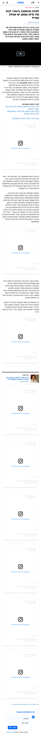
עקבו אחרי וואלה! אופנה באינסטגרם (25, 119)
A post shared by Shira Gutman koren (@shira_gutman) (20, 169)
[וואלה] (20, 3)
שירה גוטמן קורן (34, 704)
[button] (32, 2)
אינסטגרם (15, 704)
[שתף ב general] (3, 3)
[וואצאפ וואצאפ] (7, 3)
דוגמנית (20, 704)
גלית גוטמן (26, 704)
